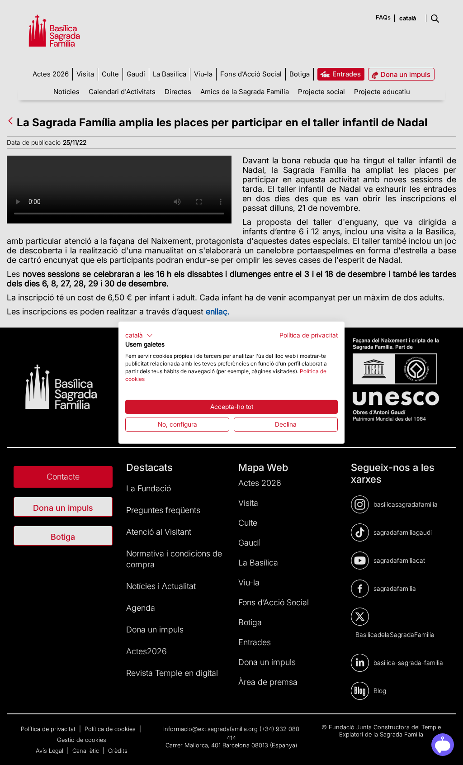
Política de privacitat (308, 334)
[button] (139, 335)
